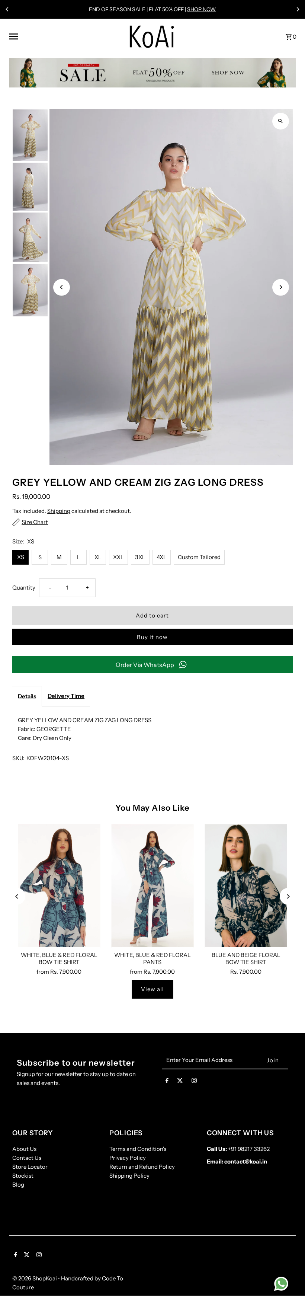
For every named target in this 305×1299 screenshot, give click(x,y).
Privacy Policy (127, 1157)
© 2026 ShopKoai (35, 1278)
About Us (24, 1148)
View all (152, 989)
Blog (18, 1184)
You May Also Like (152, 808)
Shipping (58, 510)
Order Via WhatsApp (145, 664)
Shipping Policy (129, 1175)
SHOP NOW (201, 9)
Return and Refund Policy (142, 1166)
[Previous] (7, 9)
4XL (162, 557)
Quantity (23, 587)
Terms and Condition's (137, 1148)
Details (27, 696)
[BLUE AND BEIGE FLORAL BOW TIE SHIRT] (246, 886)
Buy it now (152, 637)
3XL (140, 557)
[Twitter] (180, 1082)
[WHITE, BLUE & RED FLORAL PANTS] (152, 886)
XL (98, 557)
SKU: (18, 758)
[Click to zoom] (280, 121)
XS (20, 557)
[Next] (297, 9)
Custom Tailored (199, 557)
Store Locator (30, 1166)
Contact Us (26, 1157)
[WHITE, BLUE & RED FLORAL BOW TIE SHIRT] (59, 886)
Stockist (22, 1175)
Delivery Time (66, 695)
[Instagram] (194, 1082)
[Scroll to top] (289, 1279)
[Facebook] (167, 1082)
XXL (118, 557)
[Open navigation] (64, 36)
